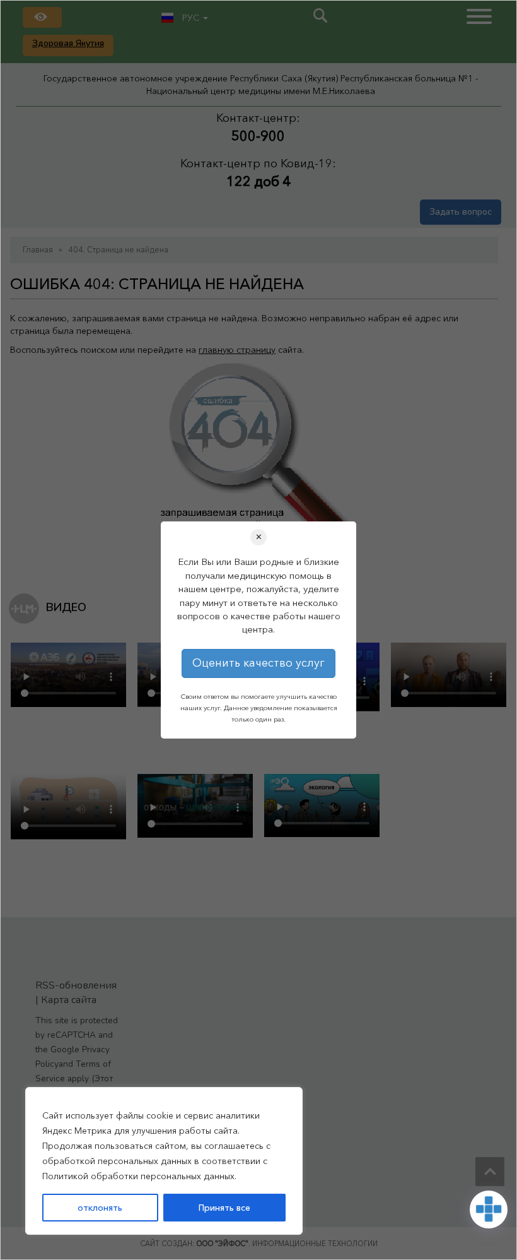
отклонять (100, 1207)
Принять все (224, 1207)
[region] (164, 1161)
